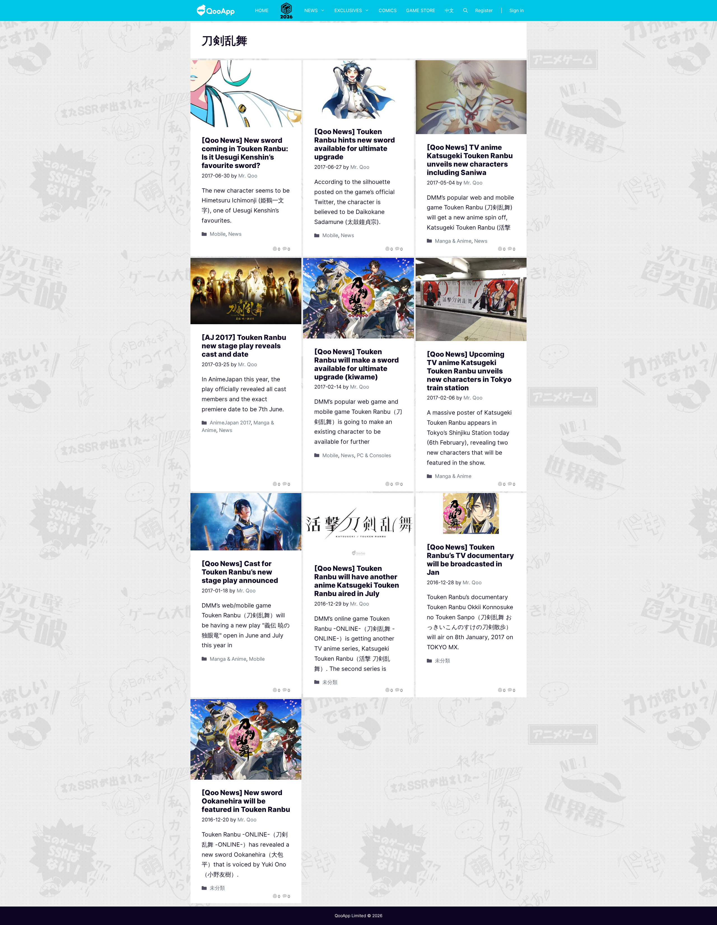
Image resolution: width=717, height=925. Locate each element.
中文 (449, 10)
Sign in (516, 10)
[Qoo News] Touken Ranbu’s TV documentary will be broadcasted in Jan (470, 559)
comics (388, 10)
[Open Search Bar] (465, 10)
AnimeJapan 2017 (230, 423)
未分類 (329, 682)
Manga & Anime (453, 241)
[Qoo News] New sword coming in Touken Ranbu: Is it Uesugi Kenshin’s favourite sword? (245, 153)
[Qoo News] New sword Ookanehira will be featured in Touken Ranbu (246, 801)
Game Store (420, 10)
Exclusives (348, 10)
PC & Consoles (374, 455)
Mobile (217, 234)
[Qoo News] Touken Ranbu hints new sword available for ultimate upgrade (354, 144)
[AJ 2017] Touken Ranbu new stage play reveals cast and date (244, 345)
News (311, 10)
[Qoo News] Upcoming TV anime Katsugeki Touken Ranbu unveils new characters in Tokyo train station (469, 371)
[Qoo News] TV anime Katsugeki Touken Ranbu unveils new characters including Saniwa (470, 160)
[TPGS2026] (286, 10)
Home (262, 10)
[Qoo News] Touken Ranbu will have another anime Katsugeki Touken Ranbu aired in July (356, 581)
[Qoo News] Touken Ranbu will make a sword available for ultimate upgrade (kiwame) (356, 364)
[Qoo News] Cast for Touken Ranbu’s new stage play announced (240, 572)
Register (484, 10)
